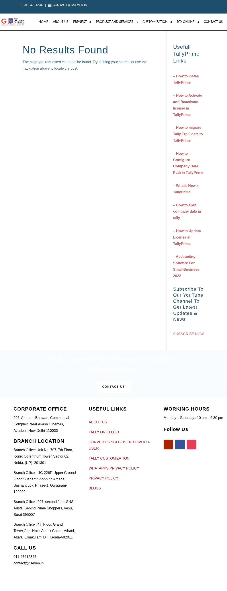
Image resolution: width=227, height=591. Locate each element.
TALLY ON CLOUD (104, 432)
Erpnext (80, 21)
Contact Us (213, 21)
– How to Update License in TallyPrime (187, 237)
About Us (60, 21)
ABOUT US (98, 422)
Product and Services (114, 21)
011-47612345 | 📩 (36, 5)
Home (43, 21)
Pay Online (185, 21)
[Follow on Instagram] (203, 6)
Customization (155, 21)
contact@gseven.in (70, 5)
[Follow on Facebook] (193, 6)
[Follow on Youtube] (183, 6)
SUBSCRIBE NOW (188, 334)
